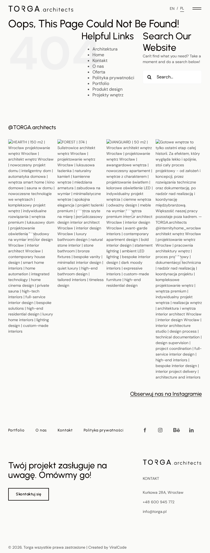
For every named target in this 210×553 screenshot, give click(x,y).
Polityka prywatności (113, 78)
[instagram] (160, 430)
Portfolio (100, 83)
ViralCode (118, 547)
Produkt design (107, 89)
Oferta (98, 72)
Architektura (105, 49)
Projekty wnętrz (107, 95)
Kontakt (99, 60)
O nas (98, 66)
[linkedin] (191, 430)
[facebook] (145, 430)
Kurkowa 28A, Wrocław (163, 492)
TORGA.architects (34, 127)
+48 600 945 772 (158, 501)
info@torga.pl (155, 511)
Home (98, 55)
